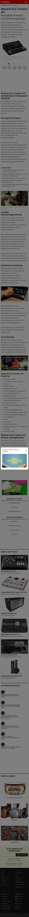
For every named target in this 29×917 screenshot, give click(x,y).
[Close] (26, 450)
